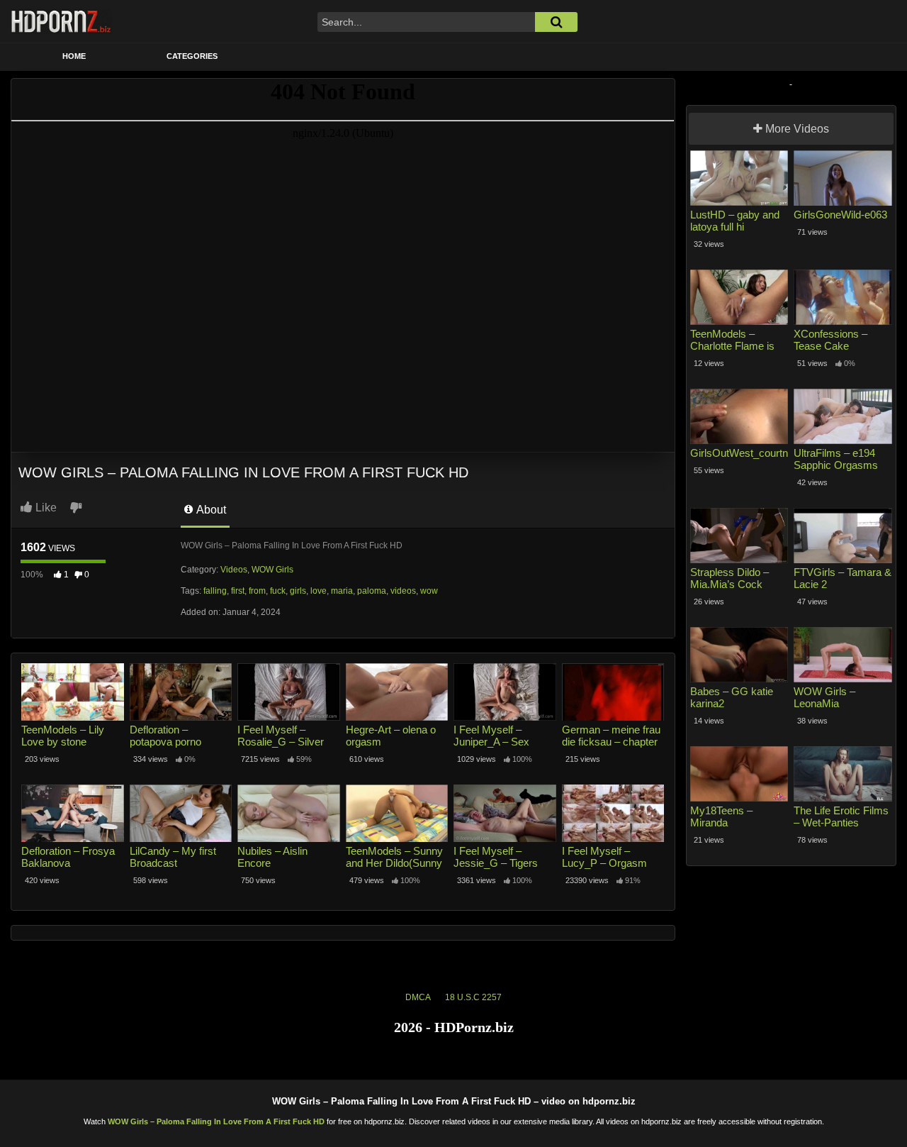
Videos (233, 570)
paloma (371, 591)
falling (215, 591)
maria (342, 591)
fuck (278, 591)
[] (556, 22)
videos (403, 591)
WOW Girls (272, 570)
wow (429, 591)
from (257, 591)
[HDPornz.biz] (62, 21)
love (318, 591)
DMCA (418, 997)
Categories (192, 56)
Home (74, 56)
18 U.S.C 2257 (473, 997)
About (210, 510)
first (237, 591)
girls (298, 591)
